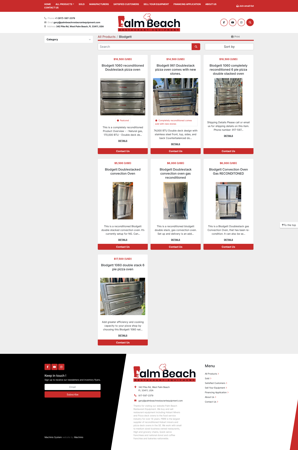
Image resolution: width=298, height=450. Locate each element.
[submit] (196, 46)
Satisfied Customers (126, 4)
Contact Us (51, 7)
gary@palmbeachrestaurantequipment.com (77, 22)
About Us (210, 4)
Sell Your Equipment (156, 4)
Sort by (229, 47)
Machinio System (53, 437)
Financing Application (187, 4)
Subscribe (72, 394)
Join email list (246, 6)
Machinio (78, 437)
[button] (65, 4)
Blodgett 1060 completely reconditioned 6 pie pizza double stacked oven (228, 69)
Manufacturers (99, 4)
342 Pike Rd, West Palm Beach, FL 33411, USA (80, 26)
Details (122, 140)
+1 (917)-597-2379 (65, 18)
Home (47, 4)
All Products (64, 4)
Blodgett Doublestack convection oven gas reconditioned (176, 173)
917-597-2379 (145, 395)
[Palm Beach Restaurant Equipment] (164, 372)
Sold (82, 4)
